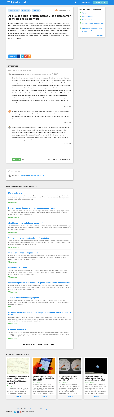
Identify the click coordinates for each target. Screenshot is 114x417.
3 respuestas (14, 247)
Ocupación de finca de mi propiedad (23, 253)
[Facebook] (17, 411)
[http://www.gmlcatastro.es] (52, 74)
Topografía (36, 10)
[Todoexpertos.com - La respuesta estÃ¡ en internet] (20, 2)
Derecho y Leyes (13, 10)
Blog (23, 409)
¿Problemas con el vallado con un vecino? (25, 223)
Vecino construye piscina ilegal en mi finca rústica (28, 238)
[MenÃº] (8, 2)
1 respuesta (14, 202)
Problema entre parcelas (18, 329)
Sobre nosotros (13, 409)
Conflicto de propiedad (17, 268)
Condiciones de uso (35, 409)
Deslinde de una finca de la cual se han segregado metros (31, 208)
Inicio (7, 409)
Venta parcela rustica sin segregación (23, 298)
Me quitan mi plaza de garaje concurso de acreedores (92, 23)
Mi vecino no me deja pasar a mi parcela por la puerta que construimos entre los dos (39, 313)
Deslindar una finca (87, 19)
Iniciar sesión (85, 2)
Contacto (27, 409)
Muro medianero (15, 193)
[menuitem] (18, 56)
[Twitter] (15, 411)
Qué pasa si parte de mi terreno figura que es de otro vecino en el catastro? (39, 283)
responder (23, 175)
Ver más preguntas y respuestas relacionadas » (39, 344)
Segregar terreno (86, 12)
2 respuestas (14, 217)
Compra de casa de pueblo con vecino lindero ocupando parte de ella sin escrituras (92, 30)
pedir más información (36, 175)
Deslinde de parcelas (87, 16)
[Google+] (20, 411)
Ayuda (19, 409)
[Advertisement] (39, 47)
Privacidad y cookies (46, 409)
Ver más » (100, 35)
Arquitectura (25, 10)
